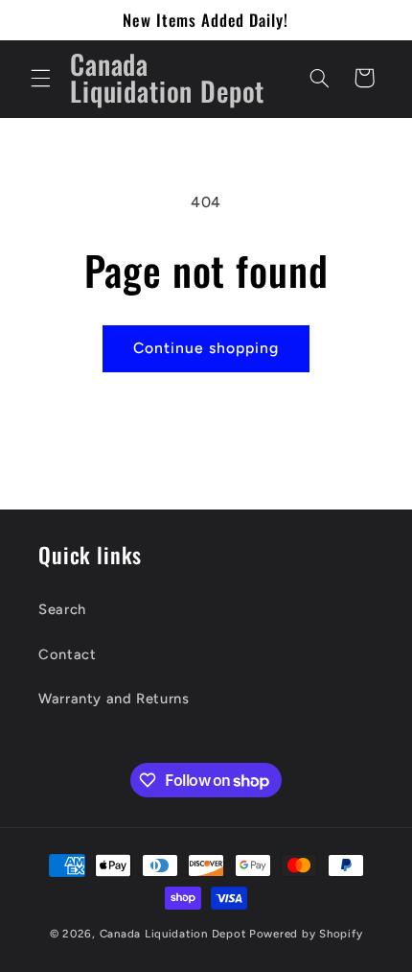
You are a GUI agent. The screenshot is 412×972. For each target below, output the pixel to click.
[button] (40, 78)
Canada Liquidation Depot (173, 933)
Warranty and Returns (114, 698)
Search (62, 609)
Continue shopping (206, 348)
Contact (67, 654)
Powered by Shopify (305, 933)
